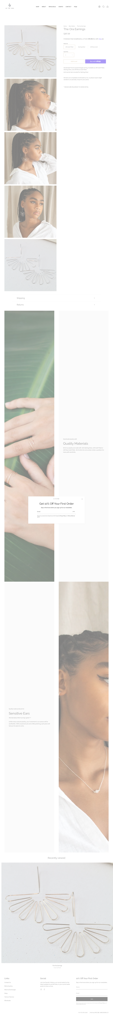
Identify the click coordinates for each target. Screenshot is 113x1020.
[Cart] (107, 6)
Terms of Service (71, 515)
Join (73, 511)
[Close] (82, 499)
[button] (38, 6)
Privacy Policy (63, 515)
